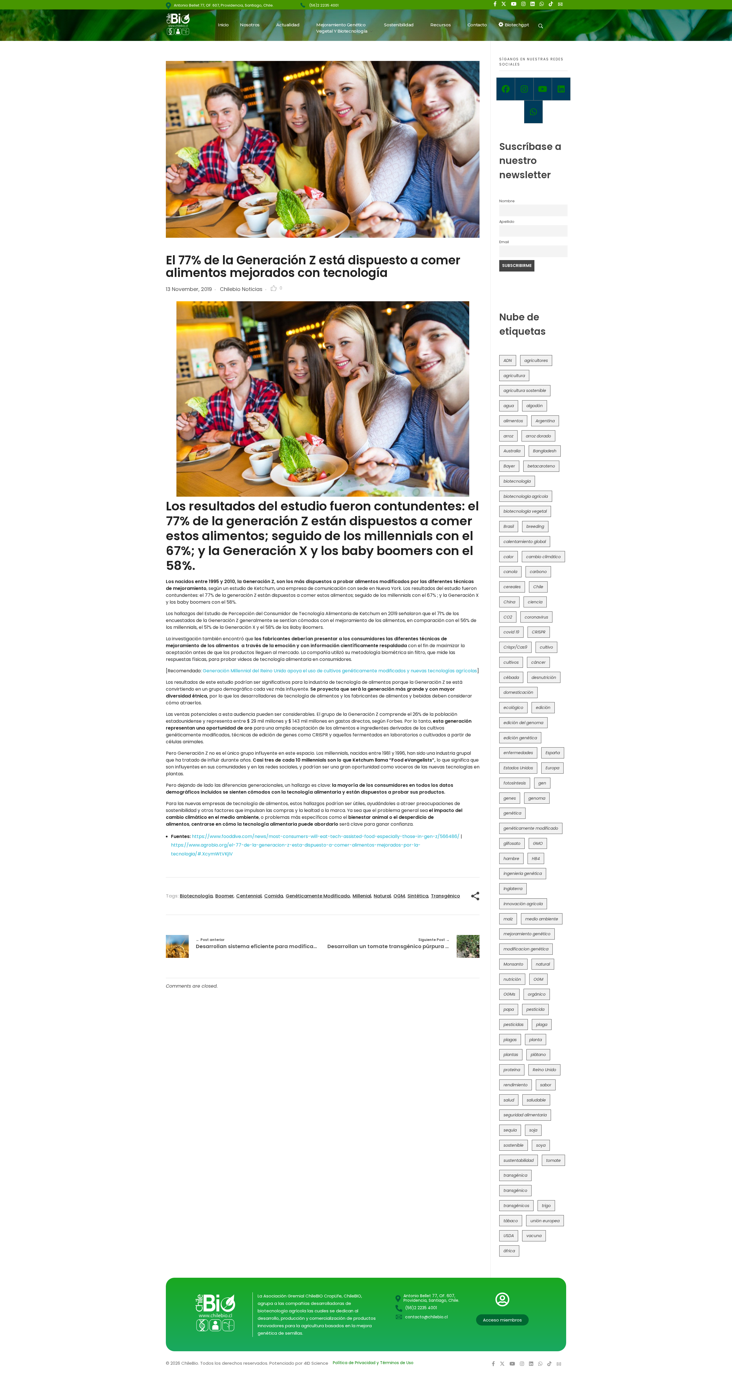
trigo (546, 1205)
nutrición (512, 979)
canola (510, 571)
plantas (511, 1054)
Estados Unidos (518, 768)
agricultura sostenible (525, 390)
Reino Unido (544, 1070)
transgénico (445, 896)
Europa (552, 768)
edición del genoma (523, 723)
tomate (553, 1160)
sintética (417, 896)
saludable (536, 1100)
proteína (512, 1070)
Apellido (506, 221)
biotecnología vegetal (525, 511)
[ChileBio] (182, 24)
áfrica (509, 1251)
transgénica (515, 1175)
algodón (534, 406)
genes (510, 798)
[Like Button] (273, 288)
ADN (508, 360)
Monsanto (513, 964)
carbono (538, 571)
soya (541, 1145)
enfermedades (518, 753)
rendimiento (516, 1085)
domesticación (518, 692)
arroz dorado (538, 436)
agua (509, 406)
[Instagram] (524, 89)
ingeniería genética (523, 873)
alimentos (513, 421)
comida (273, 896)
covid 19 (511, 632)
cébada (511, 677)
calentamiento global (525, 541)
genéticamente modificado (318, 896)
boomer (224, 896)
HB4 (536, 858)
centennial (249, 896)
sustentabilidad (519, 1160)
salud (509, 1100)
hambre (511, 858)
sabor (545, 1085)
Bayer (509, 466)
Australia (512, 451)
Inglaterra (513, 888)
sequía (510, 1130)
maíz (508, 919)
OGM (399, 896)
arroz (508, 436)
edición (543, 707)
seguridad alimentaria (525, 1115)
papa (509, 1009)
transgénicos (516, 1205)
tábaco (511, 1221)
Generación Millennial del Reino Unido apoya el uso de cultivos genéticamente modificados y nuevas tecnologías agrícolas (340, 670)
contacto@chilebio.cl (426, 1317)
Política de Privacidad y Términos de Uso (373, 1363)
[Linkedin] (561, 89)
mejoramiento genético (527, 934)
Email (504, 241)
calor (509, 557)
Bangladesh (544, 451)
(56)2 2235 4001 (324, 5)
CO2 (508, 617)
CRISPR (539, 632)
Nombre (507, 201)
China (509, 602)
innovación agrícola (523, 904)
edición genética (520, 738)
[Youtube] (543, 89)
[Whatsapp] (533, 111)
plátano (538, 1054)
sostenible (514, 1145)
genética (512, 813)
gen (542, 783)
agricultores (536, 360)
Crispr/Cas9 (515, 647)
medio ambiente (541, 919)
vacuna (534, 1236)
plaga (541, 1024)
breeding (535, 526)
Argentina (545, 421)
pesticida (535, 1009)
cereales (512, 587)
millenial (362, 896)
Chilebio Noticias (241, 289)
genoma (536, 798)
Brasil (509, 526)
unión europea (545, 1221)
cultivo (546, 647)
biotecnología (196, 896)
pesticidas (514, 1024)
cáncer (538, 662)
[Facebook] (505, 89)
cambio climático (543, 557)
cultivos (511, 662)
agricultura (514, 376)
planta (535, 1040)
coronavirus (536, 617)
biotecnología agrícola (526, 496)
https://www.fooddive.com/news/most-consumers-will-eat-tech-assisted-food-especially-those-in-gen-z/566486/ (326, 836)
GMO (538, 843)
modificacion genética (526, 949)
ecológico (513, 707)
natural (382, 896)
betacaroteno (541, 466)
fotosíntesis (515, 783)
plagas (510, 1040)
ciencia (535, 602)
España (553, 753)
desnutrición (544, 677)
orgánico (537, 994)
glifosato (512, 843)
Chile (538, 587)
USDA (509, 1236)
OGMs (509, 994)
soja (533, 1130)
